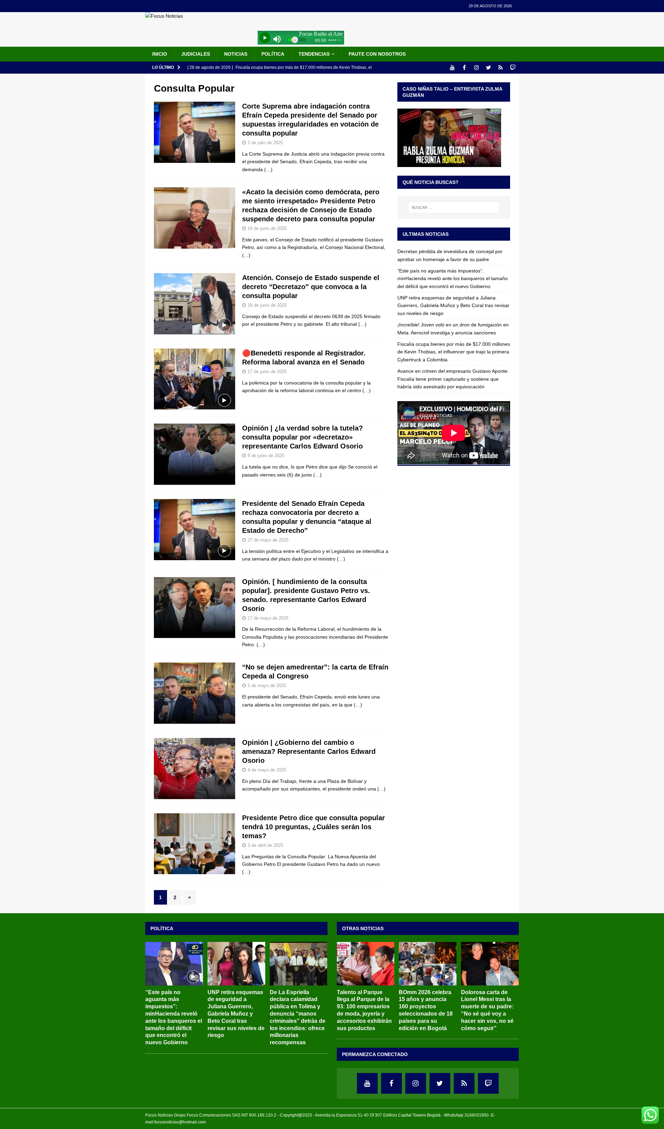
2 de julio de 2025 (265, 142)
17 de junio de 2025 (267, 371)
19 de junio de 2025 (267, 228)
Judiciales (195, 54)
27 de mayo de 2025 (268, 540)
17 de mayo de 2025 (268, 618)
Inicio (159, 54)
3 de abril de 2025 (265, 845)
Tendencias (314, 54)
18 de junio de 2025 (267, 305)
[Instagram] (476, 68)
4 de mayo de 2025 (267, 769)
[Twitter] (488, 68)
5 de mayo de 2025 (267, 685)
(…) (268, 169)
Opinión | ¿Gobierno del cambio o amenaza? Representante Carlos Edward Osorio (309, 751)
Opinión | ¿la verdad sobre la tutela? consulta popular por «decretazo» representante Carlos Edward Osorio (302, 437)
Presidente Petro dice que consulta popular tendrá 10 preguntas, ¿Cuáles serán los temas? (313, 827)
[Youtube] (452, 68)
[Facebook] (464, 68)
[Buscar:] (454, 207)
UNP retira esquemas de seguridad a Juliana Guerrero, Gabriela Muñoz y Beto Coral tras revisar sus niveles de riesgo (453, 305)
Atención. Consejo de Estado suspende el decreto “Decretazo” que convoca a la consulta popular (310, 286)
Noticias (235, 54)
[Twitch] (513, 68)
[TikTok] (501, 68)
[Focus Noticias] (164, 16)
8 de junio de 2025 (266, 455)
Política (272, 54)
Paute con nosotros (377, 54)
